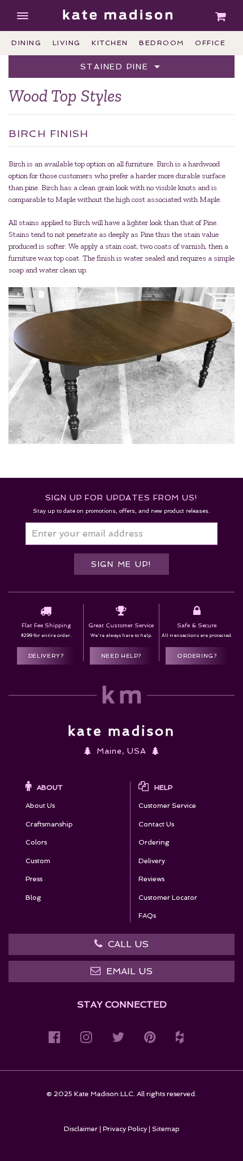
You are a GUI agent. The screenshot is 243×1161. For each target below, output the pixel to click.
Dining (26, 43)
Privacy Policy (125, 1129)
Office (210, 43)
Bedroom (161, 43)
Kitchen (110, 43)
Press (33, 879)
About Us (40, 806)
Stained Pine (116, 66)
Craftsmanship (49, 824)
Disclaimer (81, 1129)
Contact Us (156, 824)
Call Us (128, 944)
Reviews (151, 879)
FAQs (147, 916)
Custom (37, 861)
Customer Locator (167, 897)
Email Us (129, 971)
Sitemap (166, 1129)
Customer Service (167, 806)
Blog (33, 897)
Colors (36, 842)
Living (67, 43)
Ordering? (197, 656)
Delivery (151, 861)
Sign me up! (121, 564)
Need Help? (121, 656)
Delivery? (46, 656)
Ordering (154, 842)
